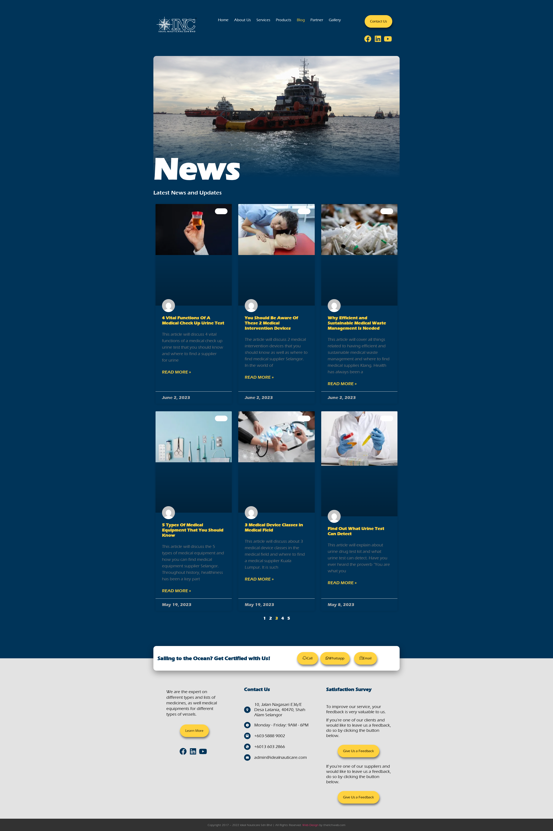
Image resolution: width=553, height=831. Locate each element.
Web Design (310, 825)
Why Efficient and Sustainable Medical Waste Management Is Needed (357, 323)
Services (263, 20)
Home (223, 20)
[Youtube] (389, 40)
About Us (242, 20)
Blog (301, 20)
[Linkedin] (379, 40)
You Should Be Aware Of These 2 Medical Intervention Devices (271, 323)
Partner (316, 20)
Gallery (335, 20)
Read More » (176, 372)
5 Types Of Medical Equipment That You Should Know (192, 530)
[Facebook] (369, 40)
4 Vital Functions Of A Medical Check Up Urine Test (193, 320)
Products (283, 20)
